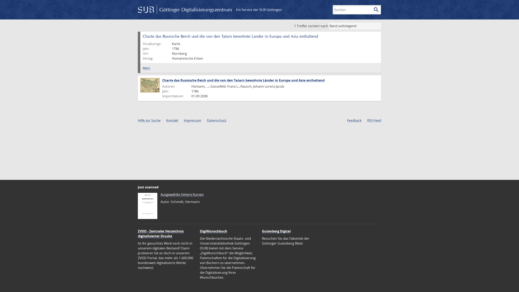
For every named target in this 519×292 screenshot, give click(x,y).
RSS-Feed (374, 120)
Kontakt (172, 120)
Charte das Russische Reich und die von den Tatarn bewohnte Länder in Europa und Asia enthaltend (243, 80)
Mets (146, 68)
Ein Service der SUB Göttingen (259, 10)
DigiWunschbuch (213, 231)
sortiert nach (318, 26)
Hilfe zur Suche (149, 120)
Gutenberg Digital (276, 231)
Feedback (354, 120)
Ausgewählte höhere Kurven (182, 194)
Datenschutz (216, 120)
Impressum (192, 120)
